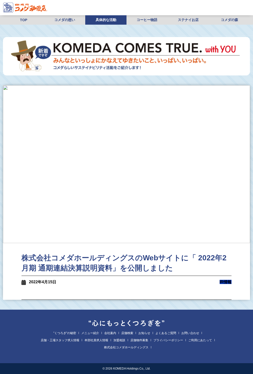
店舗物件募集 (139, 340)
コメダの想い (64, 20)
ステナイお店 (188, 20)
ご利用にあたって (200, 340)
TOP (23, 20)
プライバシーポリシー (168, 340)
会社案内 (110, 333)
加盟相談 (119, 340)
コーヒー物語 (147, 20)
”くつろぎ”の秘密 (64, 333)
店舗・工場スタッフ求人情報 (60, 340)
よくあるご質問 (165, 333)
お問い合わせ (190, 333)
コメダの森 (229, 20)
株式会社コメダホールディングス (126, 347)
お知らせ (144, 333)
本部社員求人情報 (96, 340)
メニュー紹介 (90, 333)
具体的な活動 (106, 20)
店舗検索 (127, 333)
